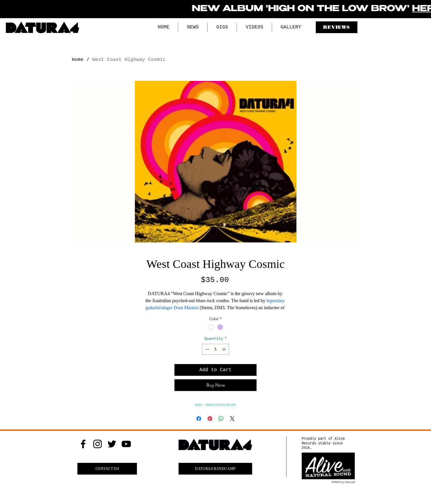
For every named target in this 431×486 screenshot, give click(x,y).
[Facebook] (83, 444)
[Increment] (224, 349)
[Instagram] (97, 444)
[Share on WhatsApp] (221, 418)
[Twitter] (112, 444)
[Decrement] (206, 349)
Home (78, 59)
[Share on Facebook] (198, 418)
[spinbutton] (215, 349)
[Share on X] (232, 418)
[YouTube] (126, 444)
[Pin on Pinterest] (209, 418)
